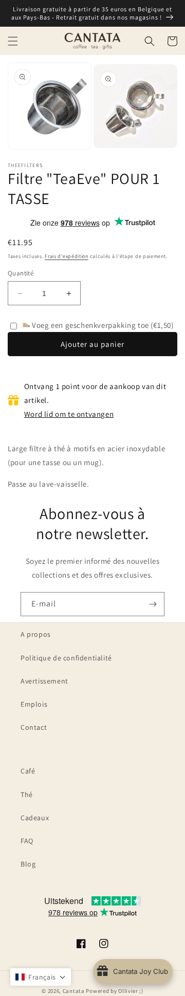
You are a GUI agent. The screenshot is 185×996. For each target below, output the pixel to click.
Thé (27, 794)
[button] (13, 41)
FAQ (27, 840)
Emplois (34, 704)
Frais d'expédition (66, 256)
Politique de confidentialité (66, 657)
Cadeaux (35, 817)
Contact (34, 727)
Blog (28, 864)
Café (28, 771)
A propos (36, 634)
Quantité (20, 273)
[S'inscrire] (152, 604)
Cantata (74, 990)
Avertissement (44, 681)
